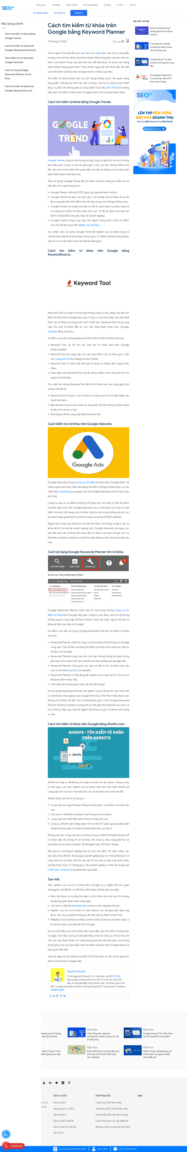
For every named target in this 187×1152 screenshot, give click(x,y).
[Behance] (54, 995)
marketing (65, 491)
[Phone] (57, 995)
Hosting (107, 5)
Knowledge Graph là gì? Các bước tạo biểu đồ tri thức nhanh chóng (161, 78)
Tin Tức (120, 5)
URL (74, 670)
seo (83, 53)
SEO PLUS (112, 87)
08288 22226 (57, 989)
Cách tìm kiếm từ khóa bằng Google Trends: (20, 36)
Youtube (52, 331)
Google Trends (56, 160)
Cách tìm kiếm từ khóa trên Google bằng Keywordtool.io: (20, 48)
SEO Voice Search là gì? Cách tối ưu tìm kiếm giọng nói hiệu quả (46, 1054)
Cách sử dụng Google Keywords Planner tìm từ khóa (18, 74)
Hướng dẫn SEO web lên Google (112, 1114)
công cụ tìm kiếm (86, 482)
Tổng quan (41, 5)
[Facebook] (50, 995)
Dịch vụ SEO (71, 5)
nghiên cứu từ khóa (88, 224)
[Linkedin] (65, 995)
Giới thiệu (56, 5)
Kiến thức (92, 1029)
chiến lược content (58, 869)
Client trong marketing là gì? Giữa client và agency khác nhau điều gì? (157, 1054)
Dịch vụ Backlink (90, 5)
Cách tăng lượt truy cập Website (112, 1121)
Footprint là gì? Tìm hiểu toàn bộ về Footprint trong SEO (162, 62)
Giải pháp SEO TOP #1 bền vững (112, 1108)
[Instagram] (61, 995)
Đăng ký (79, 13)
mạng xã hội (62, 358)
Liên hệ (132, 5)
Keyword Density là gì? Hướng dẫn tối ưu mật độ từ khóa (161, 31)
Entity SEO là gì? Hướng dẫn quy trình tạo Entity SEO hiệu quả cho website (103, 1054)
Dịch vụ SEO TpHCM (64, 1121)
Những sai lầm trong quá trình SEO (113, 1127)
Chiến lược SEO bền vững (108, 1102)
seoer (98, 53)
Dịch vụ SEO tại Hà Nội (65, 1127)
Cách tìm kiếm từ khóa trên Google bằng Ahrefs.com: (19, 88)
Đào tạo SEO (60, 1114)
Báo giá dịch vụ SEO (64, 1108)
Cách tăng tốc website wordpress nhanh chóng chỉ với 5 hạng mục (161, 47)
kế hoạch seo (79, 905)
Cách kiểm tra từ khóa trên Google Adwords (19, 60)
